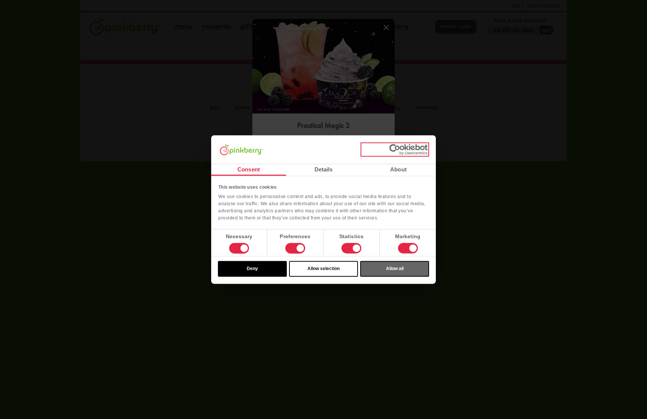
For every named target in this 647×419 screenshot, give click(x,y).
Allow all (395, 268)
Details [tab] (324, 169)
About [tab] (398, 169)
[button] (295, 248)
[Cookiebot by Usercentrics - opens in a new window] (395, 149)
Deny (252, 268)
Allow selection (323, 268)
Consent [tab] (248, 169)
